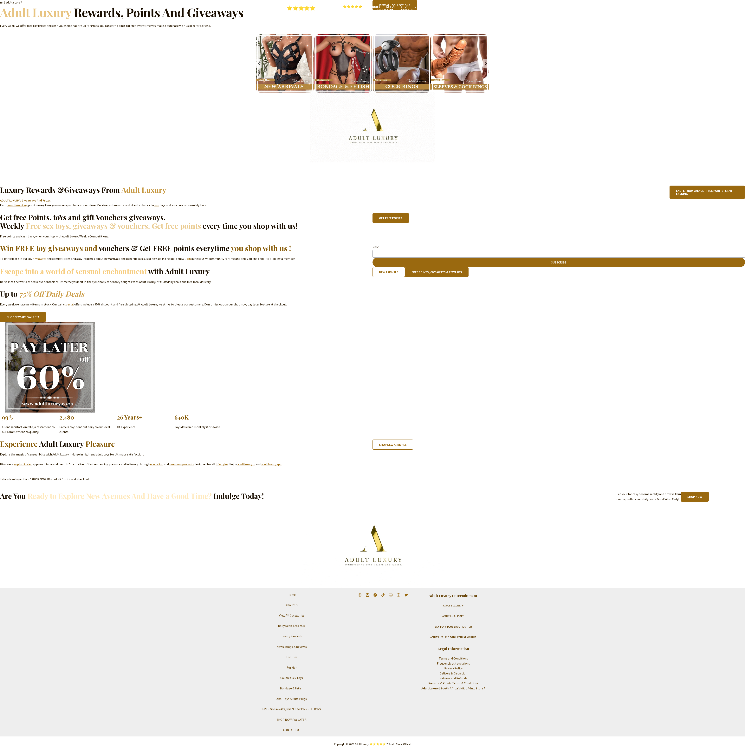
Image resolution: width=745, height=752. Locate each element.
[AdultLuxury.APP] (375, 595)
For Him (291, 657)
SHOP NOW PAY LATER (414, 9)
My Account (385, 9)
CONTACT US (291, 730)
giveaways (39, 259)
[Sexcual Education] (367, 595)
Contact (374, 6)
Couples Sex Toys (291, 678)
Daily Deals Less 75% (291, 626)
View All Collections (448, 9)
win (156, 205)
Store (367, 9)
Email (375, 246)
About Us (292, 605)
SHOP (404, 6)
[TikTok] (383, 595)
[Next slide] (486, 63)
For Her (292, 667)
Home (292, 595)
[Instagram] (398, 595)
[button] (340, 9)
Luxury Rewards (292, 636)
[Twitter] (406, 595)
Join (188, 259)
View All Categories (291, 615)
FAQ (350, 9)
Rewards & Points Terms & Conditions (453, 683)
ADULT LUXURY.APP (453, 616)
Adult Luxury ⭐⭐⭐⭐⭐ (286, 8)
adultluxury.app (271, 464)
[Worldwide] (359, 595)
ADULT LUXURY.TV (453, 605)
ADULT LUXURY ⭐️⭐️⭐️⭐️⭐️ (342, 6)
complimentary (17, 205)
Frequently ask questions (453, 663)
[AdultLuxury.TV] (390, 595)
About (390, 6)
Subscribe (559, 262)
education (156, 464)
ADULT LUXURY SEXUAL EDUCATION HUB (453, 637)
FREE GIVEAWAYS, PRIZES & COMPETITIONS (291, 709)
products (188, 464)
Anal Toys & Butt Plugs (291, 699)
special (69, 304)
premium (175, 464)
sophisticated (23, 464)
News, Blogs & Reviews (292, 647)
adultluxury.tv (246, 464)
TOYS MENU (330, 9)
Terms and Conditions (453, 658)
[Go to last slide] (259, 63)
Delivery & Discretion (453, 673)
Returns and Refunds (453, 678)
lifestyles (222, 464)
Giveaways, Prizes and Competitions (439, 6)
